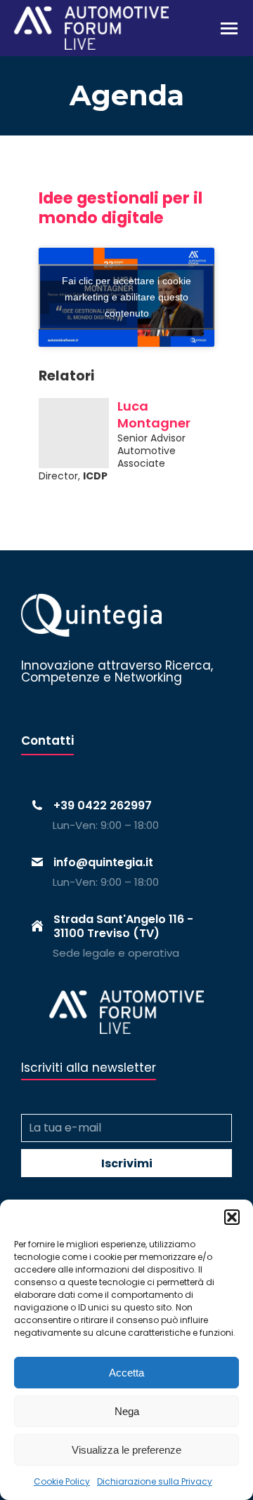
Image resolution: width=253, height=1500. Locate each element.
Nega (127, 1411)
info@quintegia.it (103, 862)
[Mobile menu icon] (229, 28)
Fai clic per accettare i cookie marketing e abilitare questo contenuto (126, 297)
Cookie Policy (62, 1481)
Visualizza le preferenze (126, 1450)
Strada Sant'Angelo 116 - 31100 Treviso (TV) (123, 926)
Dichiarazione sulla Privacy (154, 1481)
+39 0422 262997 (102, 805)
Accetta (126, 1373)
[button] (232, 1217)
